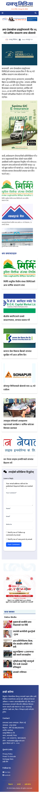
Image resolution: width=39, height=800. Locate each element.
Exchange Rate (8, 759)
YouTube (7, 772)
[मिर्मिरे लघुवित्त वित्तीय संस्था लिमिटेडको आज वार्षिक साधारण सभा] (17, 188)
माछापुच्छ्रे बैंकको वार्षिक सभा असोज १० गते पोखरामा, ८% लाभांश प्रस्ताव (17, 223)
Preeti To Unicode (9, 756)
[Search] (35, 13)
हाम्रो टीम (5, 761)
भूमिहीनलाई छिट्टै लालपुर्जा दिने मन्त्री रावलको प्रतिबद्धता (23, 664)
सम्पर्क (19, 784)
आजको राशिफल (19, 672)
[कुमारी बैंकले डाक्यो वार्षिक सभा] (17, 237)
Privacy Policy (7, 754)
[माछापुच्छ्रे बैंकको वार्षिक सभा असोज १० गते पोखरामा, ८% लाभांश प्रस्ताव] (17, 212)
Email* (8, 516)
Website (9, 524)
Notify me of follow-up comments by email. (15, 533)
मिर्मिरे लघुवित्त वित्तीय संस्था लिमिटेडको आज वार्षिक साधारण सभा (15, 199)
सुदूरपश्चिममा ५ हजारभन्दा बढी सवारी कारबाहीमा (23, 653)
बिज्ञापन (10, 784)
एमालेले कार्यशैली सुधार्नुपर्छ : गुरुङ (24, 633)
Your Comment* (11, 493)
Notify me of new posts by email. (20, 539)
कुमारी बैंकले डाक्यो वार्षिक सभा (10, 246)
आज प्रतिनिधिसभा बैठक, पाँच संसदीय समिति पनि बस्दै (23, 643)
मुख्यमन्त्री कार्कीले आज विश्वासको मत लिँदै (22, 624)
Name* (8, 508)
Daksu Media (10, 617)
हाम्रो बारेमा (28, 784)
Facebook (7, 775)
